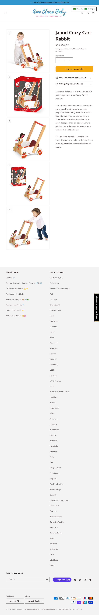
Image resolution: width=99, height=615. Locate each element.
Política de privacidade (49, 609)
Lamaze (53, 354)
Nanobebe (54, 446)
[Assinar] (46, 579)
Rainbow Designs (56, 484)
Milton (52, 413)
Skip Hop (53, 511)
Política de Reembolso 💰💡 (17, 289)
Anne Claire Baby (17, 609)
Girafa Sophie (55, 305)
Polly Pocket (55, 473)
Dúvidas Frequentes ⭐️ (15, 310)
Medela (53, 403)
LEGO (52, 370)
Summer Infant (56, 516)
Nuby (52, 457)
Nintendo (53, 451)
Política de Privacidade (15, 294)
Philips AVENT (55, 468)
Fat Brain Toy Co (56, 278)
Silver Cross (54, 506)
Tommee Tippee (56, 533)
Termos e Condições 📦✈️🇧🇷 (17, 299)
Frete (57, 49)
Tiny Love (53, 527)
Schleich (53, 495)
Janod (52, 332)
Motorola (53, 435)
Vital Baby (54, 560)
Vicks (52, 555)
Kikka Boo (53, 348)
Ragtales (53, 478)
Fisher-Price (54, 283)
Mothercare (54, 430)
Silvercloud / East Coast (59, 500)
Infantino (53, 327)
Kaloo (52, 337)
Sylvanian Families (57, 522)
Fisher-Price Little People (60, 289)
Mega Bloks (54, 408)
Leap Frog (53, 364)
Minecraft (53, 419)
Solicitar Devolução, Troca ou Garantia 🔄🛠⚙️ (24, 283)
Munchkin (53, 441)
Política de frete (77, 609)
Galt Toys (53, 299)
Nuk (51, 462)
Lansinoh (53, 359)
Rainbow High (55, 489)
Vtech (52, 565)
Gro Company (55, 310)
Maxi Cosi (53, 397)
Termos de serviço (63, 609)
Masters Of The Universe (59, 392)
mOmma (53, 424)
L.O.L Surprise (55, 381)
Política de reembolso (32, 609)
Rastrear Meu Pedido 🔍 (15, 305)
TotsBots (53, 544)
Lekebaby (53, 375)
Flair (51, 294)
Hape (52, 316)
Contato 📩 (10, 278)
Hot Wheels (54, 321)
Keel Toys (53, 343)
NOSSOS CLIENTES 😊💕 (16, 316)
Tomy (52, 538)
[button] (5, 13)
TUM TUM (54, 549)
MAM (52, 386)
